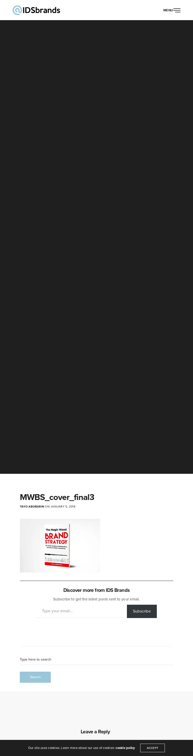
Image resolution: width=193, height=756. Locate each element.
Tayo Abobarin (32, 506)
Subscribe (142, 611)
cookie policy (125, 748)
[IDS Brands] (36, 10)
